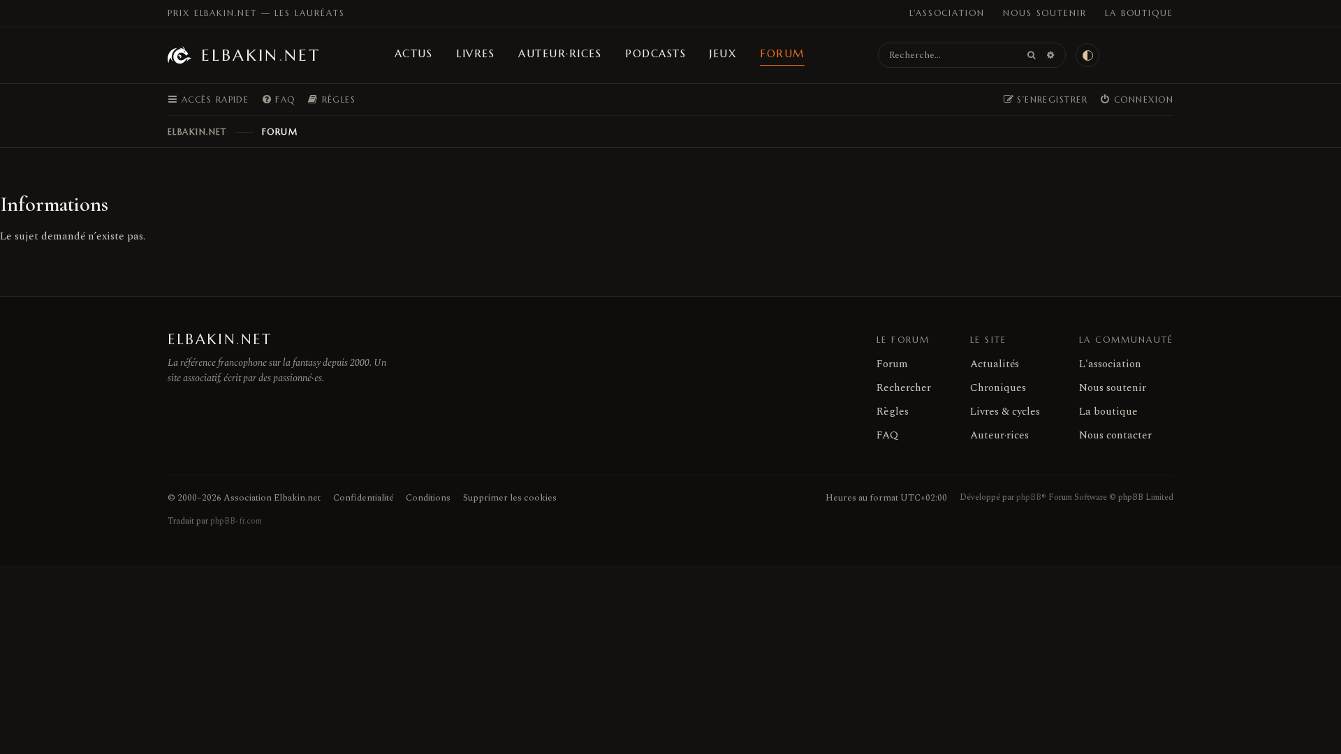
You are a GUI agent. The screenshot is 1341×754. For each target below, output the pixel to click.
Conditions (428, 498)
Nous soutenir (1045, 13)
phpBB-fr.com (236, 521)
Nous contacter (1115, 435)
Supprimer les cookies (510, 498)
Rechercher (904, 388)
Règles (893, 412)
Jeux (723, 53)
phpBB (1028, 497)
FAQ (887, 435)
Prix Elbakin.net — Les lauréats (256, 13)
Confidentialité (363, 498)
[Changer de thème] (1087, 55)
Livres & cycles (1005, 412)
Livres (475, 53)
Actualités (994, 364)
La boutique (1139, 13)
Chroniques (998, 388)
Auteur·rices (559, 53)
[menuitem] (278, 99)
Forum (782, 53)
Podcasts (655, 53)
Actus (414, 53)
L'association (947, 13)
